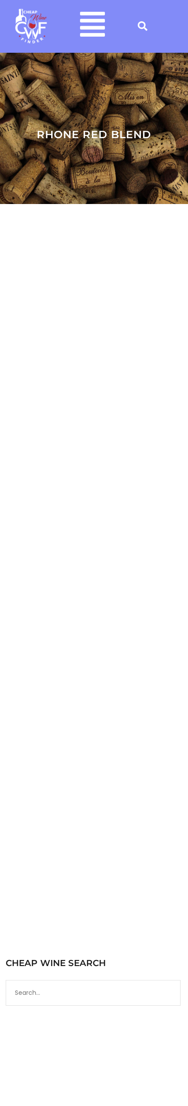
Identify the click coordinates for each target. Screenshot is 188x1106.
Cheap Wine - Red (52, 730)
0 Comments (58, 380)
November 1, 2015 (39, 721)
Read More (34, 537)
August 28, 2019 (37, 371)
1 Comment (105, 738)
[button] (92, 26)
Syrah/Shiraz (56, 738)
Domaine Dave (93, 371)
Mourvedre (125, 730)
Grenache (92, 730)
